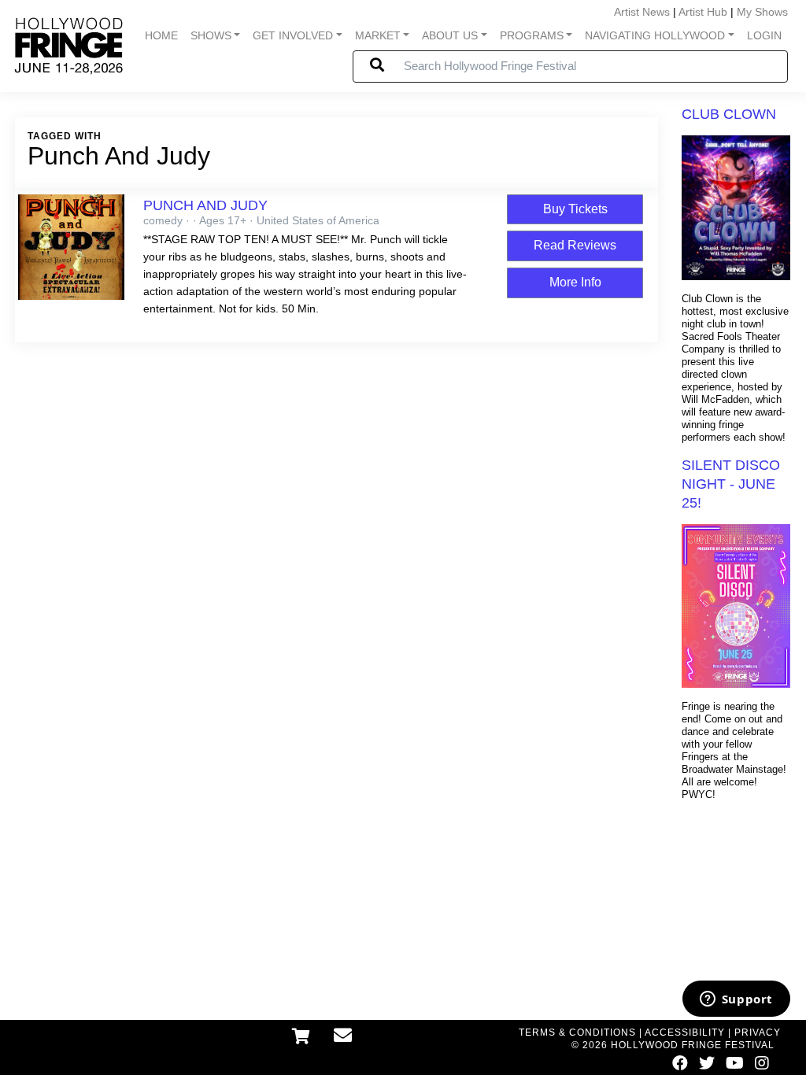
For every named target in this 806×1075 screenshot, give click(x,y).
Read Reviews (575, 245)
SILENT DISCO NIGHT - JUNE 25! (731, 484)
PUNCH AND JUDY (205, 205)
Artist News (642, 12)
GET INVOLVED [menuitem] (293, 35)
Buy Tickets (575, 209)
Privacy (757, 1032)
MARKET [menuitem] (378, 35)
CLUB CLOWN (729, 114)
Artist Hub (702, 12)
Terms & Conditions (577, 1032)
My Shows (762, 12)
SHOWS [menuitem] (210, 35)
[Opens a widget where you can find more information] (736, 1000)
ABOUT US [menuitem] (450, 35)
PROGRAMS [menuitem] (532, 35)
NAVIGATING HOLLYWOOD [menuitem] (655, 35)
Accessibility (685, 1032)
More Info (575, 282)
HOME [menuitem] (161, 35)
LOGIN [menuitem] (764, 35)
